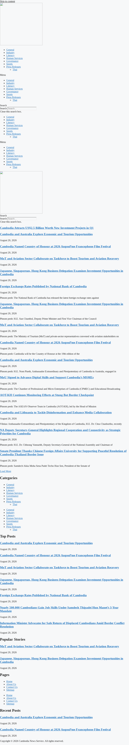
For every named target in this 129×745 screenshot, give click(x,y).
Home (9, 681)
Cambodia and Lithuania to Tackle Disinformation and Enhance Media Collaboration (56, 412)
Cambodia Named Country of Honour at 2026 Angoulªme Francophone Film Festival (55, 246)
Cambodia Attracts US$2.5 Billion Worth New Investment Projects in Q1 (47, 228)
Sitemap (10, 690)
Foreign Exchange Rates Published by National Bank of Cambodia (43, 286)
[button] (64, 75)
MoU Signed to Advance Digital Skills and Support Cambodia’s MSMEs (47, 377)
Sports (9, 64)
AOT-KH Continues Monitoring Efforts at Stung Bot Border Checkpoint (47, 395)
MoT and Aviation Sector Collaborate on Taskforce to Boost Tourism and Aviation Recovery (59, 258)
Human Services (14, 58)
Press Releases (13, 66)
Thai (15, 69)
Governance (12, 61)
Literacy (10, 55)
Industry (10, 52)
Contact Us (11, 687)
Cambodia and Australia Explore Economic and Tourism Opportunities (46, 234)
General (10, 49)
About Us (11, 684)
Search (3, 108)
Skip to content (7, 1)
